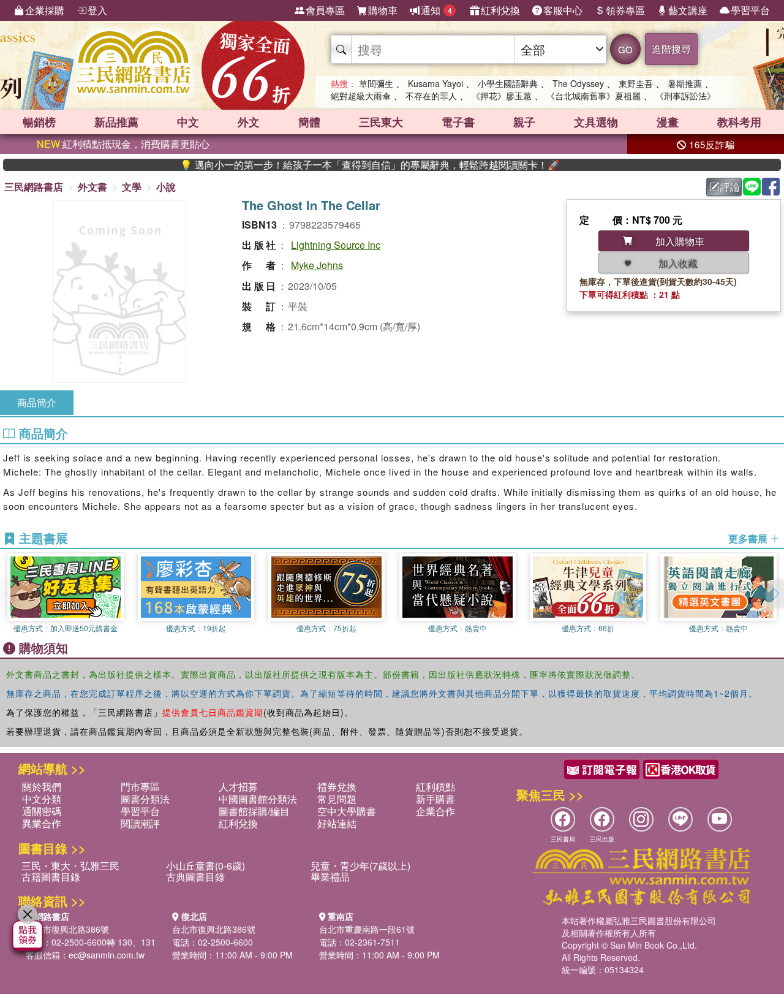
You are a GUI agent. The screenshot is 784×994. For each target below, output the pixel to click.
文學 (131, 187)
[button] (775, 593)
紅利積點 (435, 787)
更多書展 (749, 539)
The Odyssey (578, 83)
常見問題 (336, 799)
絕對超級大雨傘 (361, 95)
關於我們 (41, 787)
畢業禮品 (330, 877)
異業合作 (41, 823)
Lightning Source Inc (335, 245)
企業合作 (435, 811)
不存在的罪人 (431, 95)
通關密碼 (41, 811)
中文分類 (41, 799)
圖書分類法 (145, 799)
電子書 (458, 122)
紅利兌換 (500, 10)
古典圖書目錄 (195, 877)
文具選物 (596, 122)
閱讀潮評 (140, 823)
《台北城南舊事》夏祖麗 (593, 95)
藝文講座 (687, 10)
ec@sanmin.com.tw (107, 955)
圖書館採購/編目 (254, 811)
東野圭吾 (636, 83)
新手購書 (435, 799)
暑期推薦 (685, 83)
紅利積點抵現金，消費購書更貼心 (123, 144)
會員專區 (325, 10)
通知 (436, 10)
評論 (730, 187)
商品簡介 (36, 402)
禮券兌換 (336, 787)
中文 (188, 122)
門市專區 (140, 787)
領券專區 (625, 10)
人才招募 (238, 787)
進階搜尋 (671, 49)
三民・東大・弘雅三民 (70, 866)
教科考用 (739, 122)
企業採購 (44, 10)
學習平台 (750, 10)
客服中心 (562, 10)
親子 (524, 122)
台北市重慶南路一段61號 (367, 929)
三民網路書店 (33, 187)
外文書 (92, 187)
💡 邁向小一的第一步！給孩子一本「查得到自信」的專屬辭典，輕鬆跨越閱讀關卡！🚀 (347, 165)
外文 (249, 122)
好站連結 (336, 823)
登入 (97, 10)
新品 (116, 122)
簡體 (309, 122)
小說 (166, 187)
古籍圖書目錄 (50, 877)
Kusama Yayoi (435, 83)
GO (625, 49)
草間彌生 (376, 83)
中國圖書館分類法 (258, 799)
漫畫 (668, 122)
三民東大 (381, 122)
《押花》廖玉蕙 (502, 95)
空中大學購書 (346, 811)
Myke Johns (317, 265)
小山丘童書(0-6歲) (205, 866)
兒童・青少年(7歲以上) (360, 866)
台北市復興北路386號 (67, 929)
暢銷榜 (39, 122)
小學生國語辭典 (508, 83)
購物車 (383, 10)
